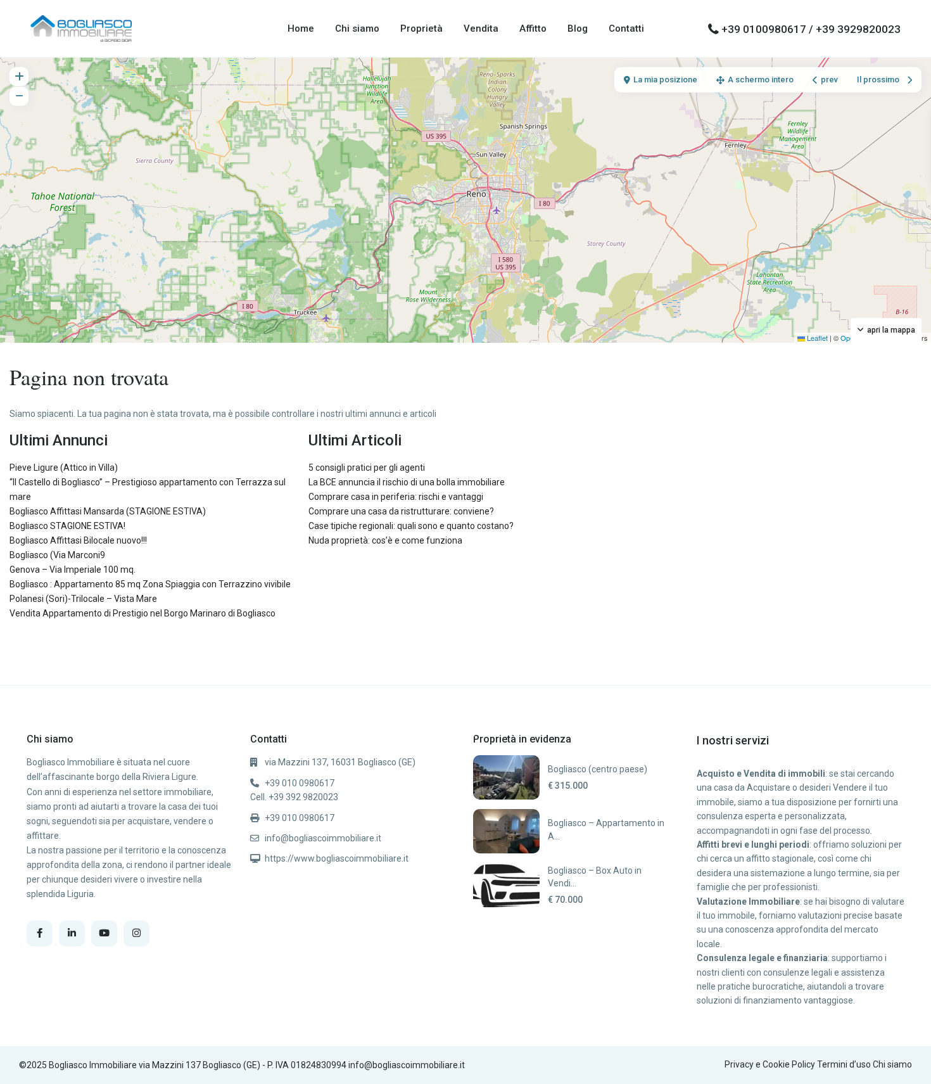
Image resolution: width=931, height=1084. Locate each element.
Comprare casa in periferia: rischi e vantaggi (395, 497)
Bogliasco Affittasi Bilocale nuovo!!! (78, 540)
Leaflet (816, 338)
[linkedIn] (72, 934)
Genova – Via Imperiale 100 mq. (73, 569)
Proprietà (421, 28)
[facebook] (40, 934)
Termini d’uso (844, 1064)
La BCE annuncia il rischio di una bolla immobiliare (406, 482)
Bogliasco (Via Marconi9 (57, 555)
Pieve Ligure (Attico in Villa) (64, 467)
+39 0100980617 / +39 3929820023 (811, 29)
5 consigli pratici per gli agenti (366, 467)
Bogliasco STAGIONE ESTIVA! (67, 526)
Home (301, 28)
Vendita (481, 28)
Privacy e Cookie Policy (770, 1064)
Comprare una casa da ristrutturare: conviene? (401, 511)
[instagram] (136, 934)
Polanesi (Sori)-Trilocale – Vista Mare (83, 599)
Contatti (626, 28)
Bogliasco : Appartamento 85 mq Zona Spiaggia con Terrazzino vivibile (150, 584)
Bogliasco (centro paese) (597, 769)
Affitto (533, 28)
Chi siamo (357, 28)
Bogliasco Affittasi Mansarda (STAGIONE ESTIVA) (108, 511)
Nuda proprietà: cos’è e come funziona (385, 540)
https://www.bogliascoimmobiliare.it (336, 858)
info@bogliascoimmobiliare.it (323, 838)
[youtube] (104, 934)
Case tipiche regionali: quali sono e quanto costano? (411, 526)
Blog (577, 28)
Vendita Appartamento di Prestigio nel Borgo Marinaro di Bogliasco (143, 613)
